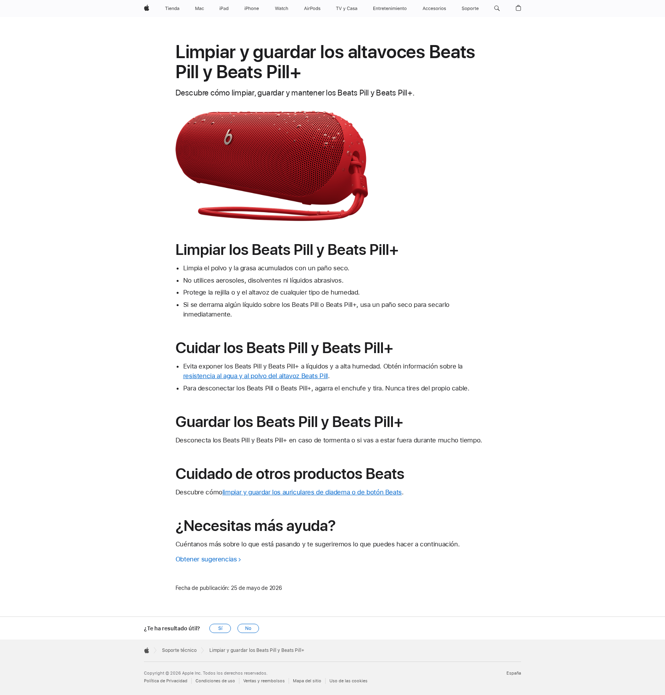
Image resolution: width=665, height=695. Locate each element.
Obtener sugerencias (206, 559)
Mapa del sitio (307, 680)
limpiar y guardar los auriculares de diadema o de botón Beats (312, 492)
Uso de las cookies (348, 680)
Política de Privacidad (165, 680)
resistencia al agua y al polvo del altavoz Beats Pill (255, 376)
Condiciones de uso (215, 680)
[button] (497, 8)
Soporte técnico (179, 650)
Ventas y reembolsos (264, 680)
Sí (220, 628)
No (248, 628)
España (513, 673)
